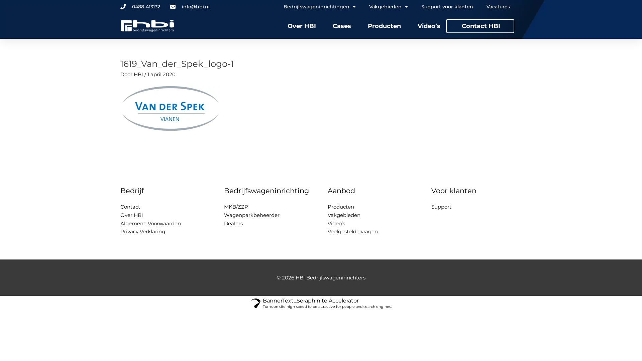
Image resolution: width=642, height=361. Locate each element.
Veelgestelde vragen (353, 231)
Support (441, 207)
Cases (342, 26)
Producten (384, 26)
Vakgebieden (344, 215)
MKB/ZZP (236, 207)
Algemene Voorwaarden (150, 223)
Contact (130, 207)
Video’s (429, 26)
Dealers (233, 223)
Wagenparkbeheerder (252, 215)
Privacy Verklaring (142, 231)
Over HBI (302, 26)
